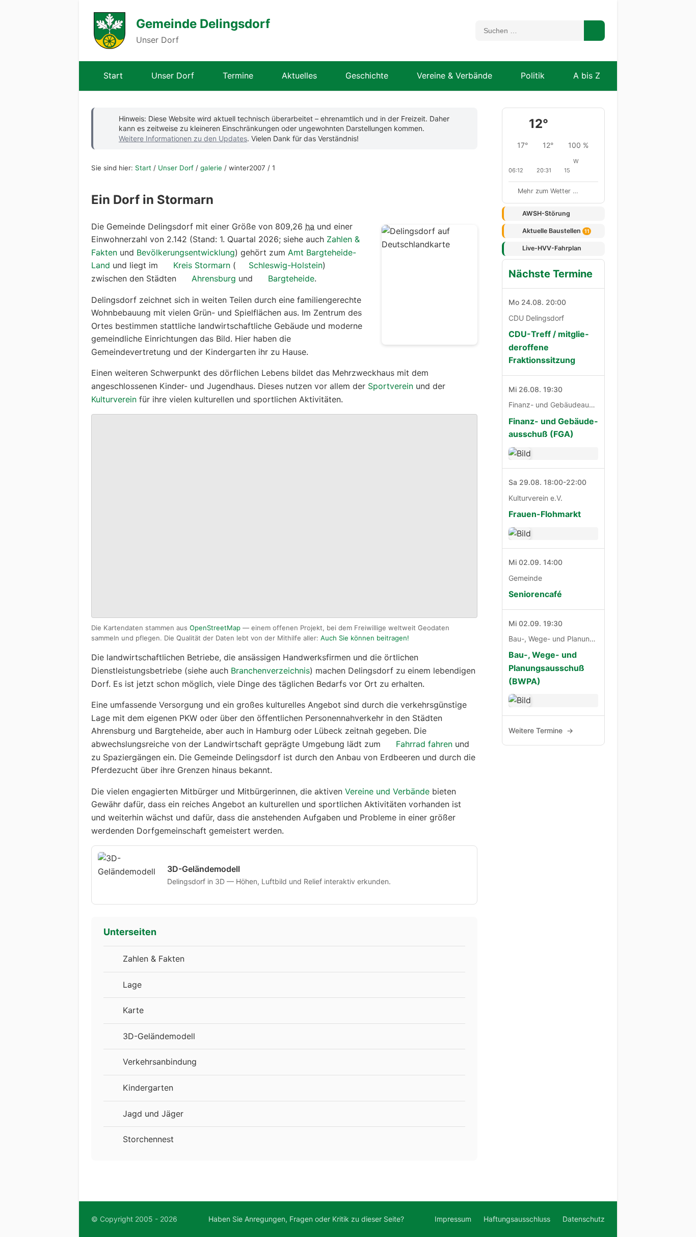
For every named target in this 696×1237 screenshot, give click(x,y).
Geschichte (366, 75)
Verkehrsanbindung (160, 1061)
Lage (132, 985)
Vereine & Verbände (454, 75)
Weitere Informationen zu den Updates (183, 138)
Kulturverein (114, 399)
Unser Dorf (172, 75)
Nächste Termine (550, 274)
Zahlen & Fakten (153, 958)
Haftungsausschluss (517, 1219)
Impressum (453, 1219)
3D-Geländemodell (159, 1036)
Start (113, 75)
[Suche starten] (594, 30)
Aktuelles (299, 75)
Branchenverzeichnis (270, 670)
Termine (238, 75)
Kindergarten (148, 1088)
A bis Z (586, 75)
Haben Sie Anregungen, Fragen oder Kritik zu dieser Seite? (306, 1219)
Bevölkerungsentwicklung (186, 252)
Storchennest (148, 1139)
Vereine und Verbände (387, 791)
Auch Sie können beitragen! (364, 638)
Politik (533, 75)
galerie (211, 168)
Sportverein (390, 386)
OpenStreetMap (215, 628)
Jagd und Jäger (153, 1114)
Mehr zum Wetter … (548, 191)
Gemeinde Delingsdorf (203, 23)
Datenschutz (584, 1219)
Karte (133, 1010)
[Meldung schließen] (462, 118)
